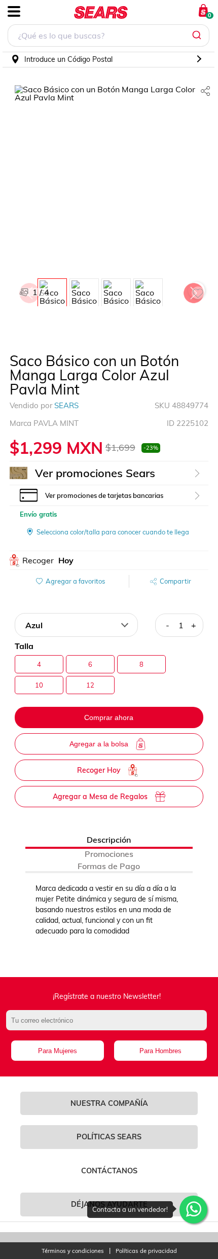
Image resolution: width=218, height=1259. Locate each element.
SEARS (66, 405)
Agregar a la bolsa (98, 744)
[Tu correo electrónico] (109, 1025)
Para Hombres (160, 1051)
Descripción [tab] (109, 840)
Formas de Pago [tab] (109, 866)
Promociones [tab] (109, 854)
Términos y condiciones (73, 1251)
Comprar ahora (108, 717)
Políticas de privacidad (146, 1251)
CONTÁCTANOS (109, 1170)
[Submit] (198, 35)
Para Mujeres (57, 1051)
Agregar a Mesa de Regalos (100, 796)
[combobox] (108, 37)
